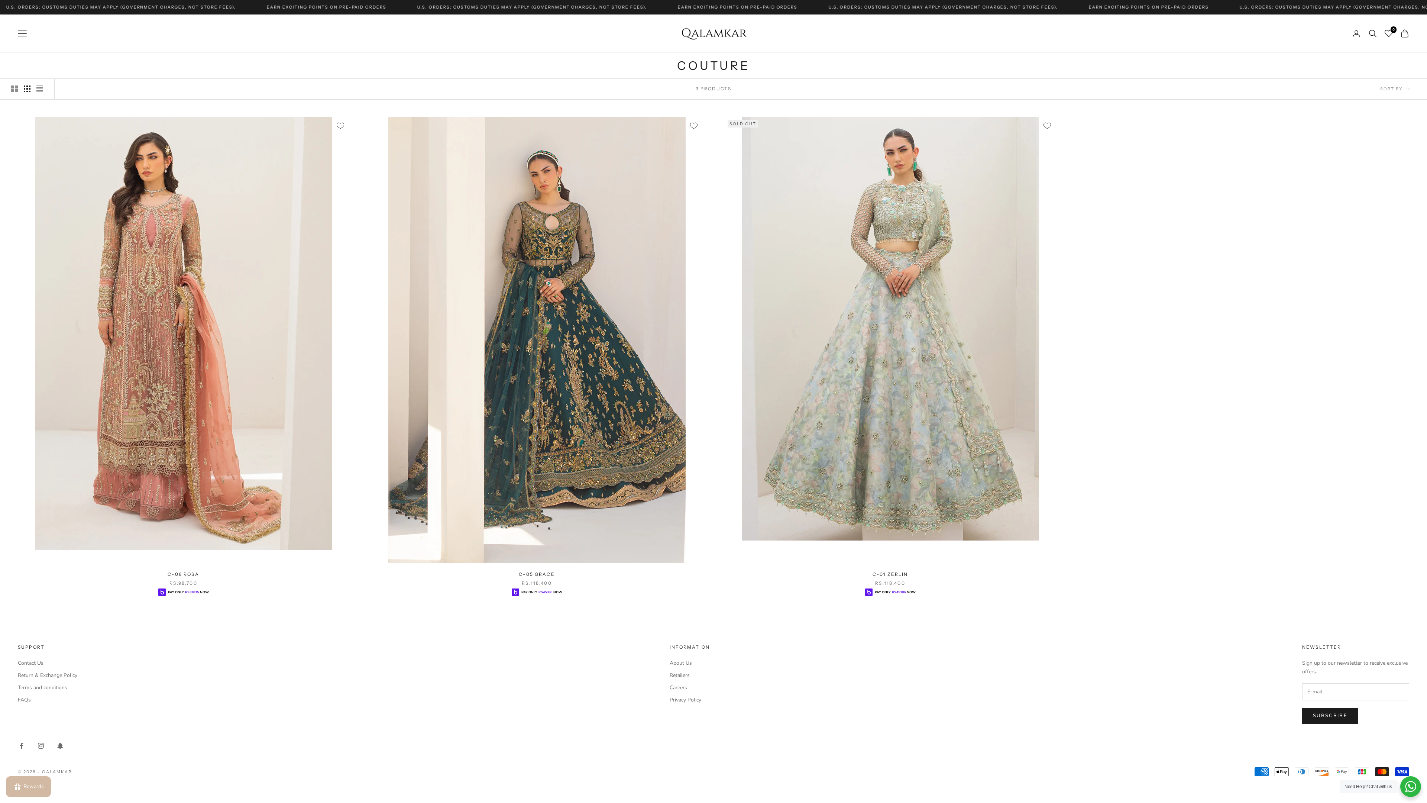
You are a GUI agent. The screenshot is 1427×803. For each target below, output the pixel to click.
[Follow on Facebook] (21, 745)
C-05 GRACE (537, 574)
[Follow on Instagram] (41, 745)
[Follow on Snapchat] (60, 745)
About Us (681, 663)
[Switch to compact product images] (39, 89)
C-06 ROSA (183, 574)
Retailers (680, 675)
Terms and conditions (42, 687)
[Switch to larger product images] (14, 89)
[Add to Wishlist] (340, 125)
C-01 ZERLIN (890, 574)
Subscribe (1330, 715)
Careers (678, 687)
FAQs (24, 699)
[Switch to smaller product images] (27, 89)
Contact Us (30, 663)
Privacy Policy (685, 699)
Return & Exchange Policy (47, 675)
